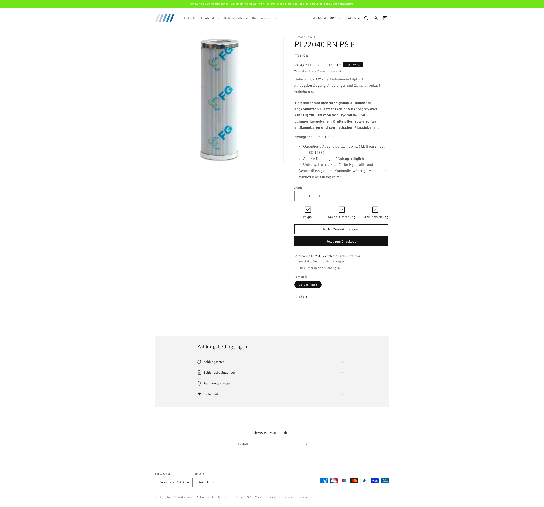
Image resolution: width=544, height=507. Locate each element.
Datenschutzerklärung (230, 497)
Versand (299, 71)
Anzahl (298, 187)
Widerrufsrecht (205, 497)
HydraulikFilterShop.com (178, 497)
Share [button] (303, 296)
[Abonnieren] (305, 444)
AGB (249, 497)
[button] (210, 18)
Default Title (308, 285)
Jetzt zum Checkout (341, 241)
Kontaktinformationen (281, 497)
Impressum (304, 497)
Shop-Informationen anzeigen (319, 268)
